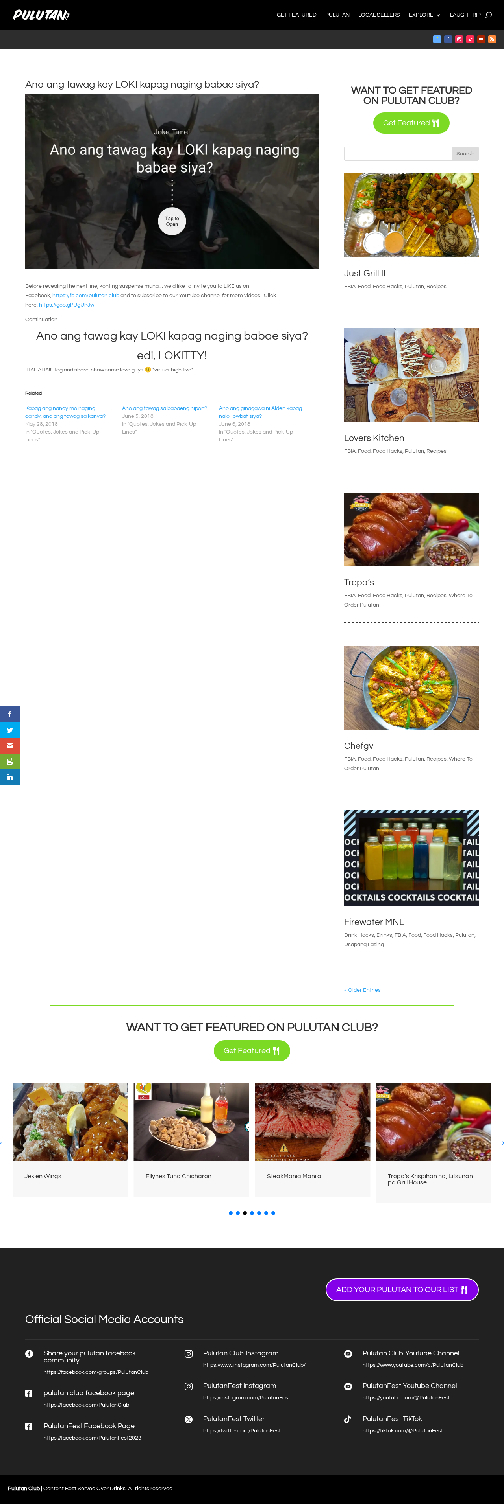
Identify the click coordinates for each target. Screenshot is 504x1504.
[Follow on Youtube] (481, 39)
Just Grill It (365, 273)
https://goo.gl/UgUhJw (66, 305)
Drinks (384, 935)
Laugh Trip (465, 15)
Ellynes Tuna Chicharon (178, 1176)
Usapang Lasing (364, 944)
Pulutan (337, 15)
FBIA (350, 286)
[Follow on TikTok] (470, 39)
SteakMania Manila (294, 1176)
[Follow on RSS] (492, 39)
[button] (231, 1213)
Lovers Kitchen (374, 438)
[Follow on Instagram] (459, 39)
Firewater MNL (374, 922)
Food (364, 286)
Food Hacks (387, 286)
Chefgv (358, 746)
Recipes (436, 286)
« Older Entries (362, 990)
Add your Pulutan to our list (397, 1290)
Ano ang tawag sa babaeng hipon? (164, 408)
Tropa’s (359, 582)
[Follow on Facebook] (437, 39)
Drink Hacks (359, 935)
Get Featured (297, 15)
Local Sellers (379, 15)
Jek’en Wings (42, 1176)
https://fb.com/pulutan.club (85, 295)
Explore (421, 15)
